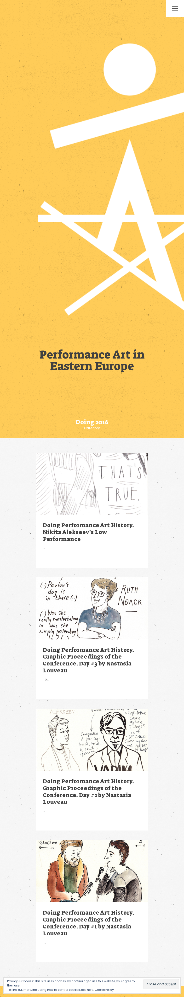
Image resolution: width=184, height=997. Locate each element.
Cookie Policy (104, 990)
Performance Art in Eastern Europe (92, 359)
